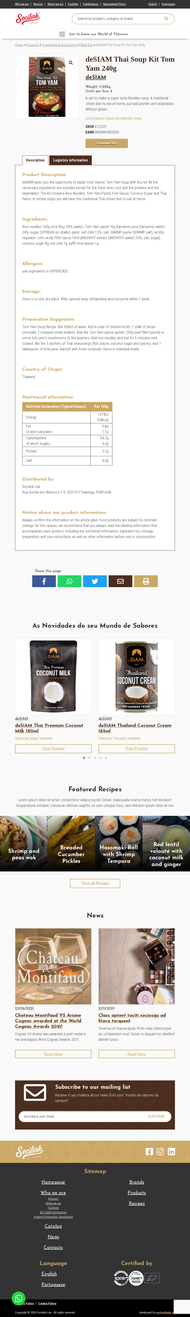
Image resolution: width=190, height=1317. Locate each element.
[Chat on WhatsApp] (18, 1298)
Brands (136, 1182)
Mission (38, 4)
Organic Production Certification (53, 1217)
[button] (71, 63)
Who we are (22, 4)
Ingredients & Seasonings (59, 45)
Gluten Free (112, 118)
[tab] (35, 160)
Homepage (53, 1182)
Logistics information (70, 160)
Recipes (137, 1203)
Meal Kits (86, 45)
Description (35, 160)
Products (32, 45)
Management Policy (114, 4)
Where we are (55, 4)
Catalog (53, 1226)
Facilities (73, 4)
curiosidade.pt (165, 1312)
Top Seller (120, 738)
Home (19, 45)
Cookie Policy (47, 1303)
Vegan (138, 118)
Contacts (53, 1247)
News (53, 1237)
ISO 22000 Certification (53, 1212)
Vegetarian (46, 738)
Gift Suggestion (95, 118)
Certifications (90, 4)
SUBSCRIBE (156, 1116)
